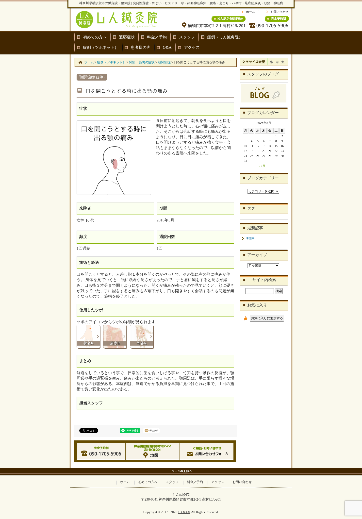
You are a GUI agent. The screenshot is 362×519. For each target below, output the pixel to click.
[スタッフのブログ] (264, 103)
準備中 (250, 238)
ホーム (250, 12)
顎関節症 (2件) (91, 77)
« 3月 (262, 165)
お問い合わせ (279, 12)
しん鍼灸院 (184, 512)
